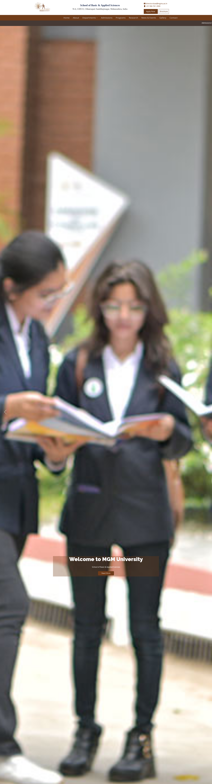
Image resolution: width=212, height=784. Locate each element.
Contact (174, 17)
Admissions (106, 17)
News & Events (148, 17)
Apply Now (150, 11)
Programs (121, 17)
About (76, 17)
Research (133, 17)
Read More (106, 577)
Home (66, 17)
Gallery (162, 17)
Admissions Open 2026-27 (123, 23)
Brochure (164, 11)
